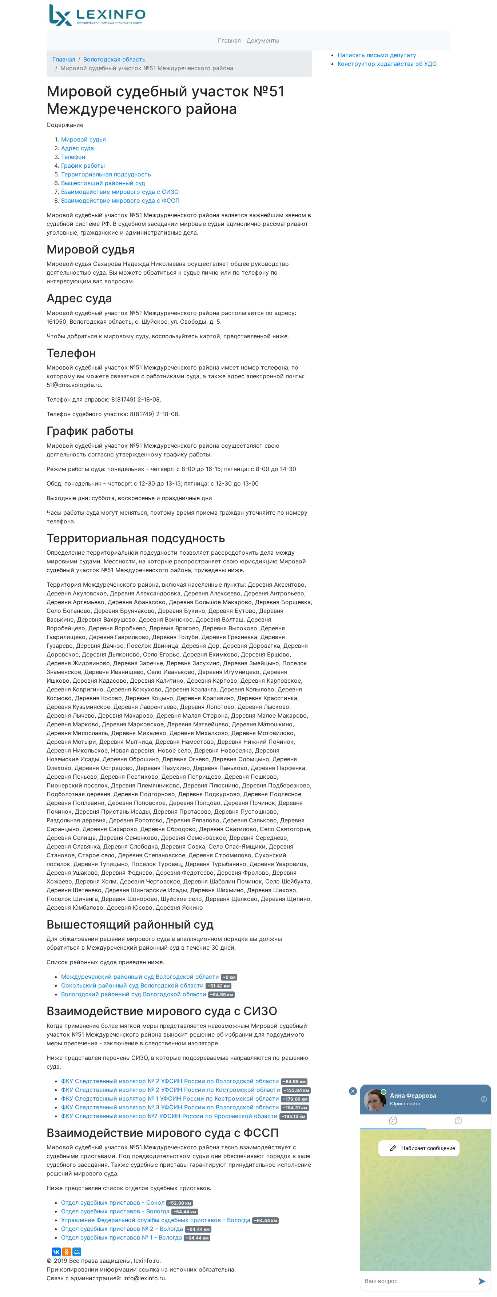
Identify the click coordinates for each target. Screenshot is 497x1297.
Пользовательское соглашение (222, 1286)
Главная (229, 40)
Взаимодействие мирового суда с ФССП (120, 200)
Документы (263, 40)
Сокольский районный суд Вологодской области (132, 985)
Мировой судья (83, 139)
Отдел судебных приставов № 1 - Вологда (121, 1237)
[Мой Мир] (76, 1252)
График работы (83, 165)
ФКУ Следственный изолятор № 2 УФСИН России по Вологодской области (170, 1081)
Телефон (73, 156)
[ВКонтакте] (56, 1252)
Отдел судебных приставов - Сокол (112, 1202)
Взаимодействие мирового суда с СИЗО (120, 191)
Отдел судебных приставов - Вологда (115, 1211)
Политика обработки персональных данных (110, 1286)
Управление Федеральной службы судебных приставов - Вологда (155, 1220)
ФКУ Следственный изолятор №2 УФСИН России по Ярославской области (169, 1116)
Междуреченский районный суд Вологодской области (140, 976)
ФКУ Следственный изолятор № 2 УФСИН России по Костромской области (170, 1089)
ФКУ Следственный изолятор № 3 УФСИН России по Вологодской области (170, 1107)
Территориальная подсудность (106, 174)
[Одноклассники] (66, 1252)
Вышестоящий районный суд (103, 183)
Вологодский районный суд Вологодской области (133, 994)
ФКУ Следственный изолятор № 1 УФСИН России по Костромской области (170, 1098)
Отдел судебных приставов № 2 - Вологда (122, 1228)
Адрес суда (77, 148)
